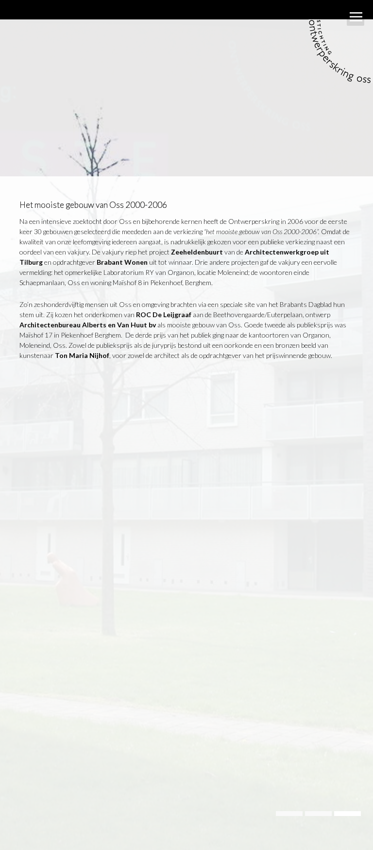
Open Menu (355, 17)
